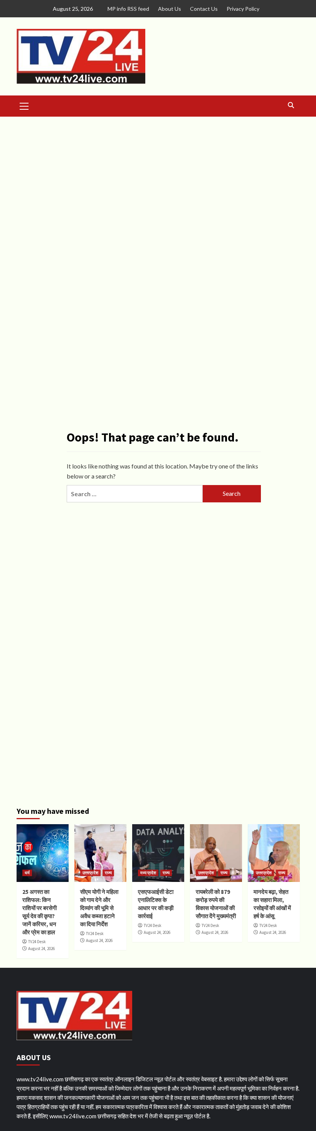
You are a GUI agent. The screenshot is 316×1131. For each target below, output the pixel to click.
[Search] (291, 105)
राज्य (108, 872)
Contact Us (204, 8)
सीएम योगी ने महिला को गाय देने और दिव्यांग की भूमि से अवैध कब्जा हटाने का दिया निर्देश (99, 908)
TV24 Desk (37, 941)
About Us (169, 8)
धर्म (27, 872)
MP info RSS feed (128, 8)
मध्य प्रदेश (148, 872)
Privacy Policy (243, 8)
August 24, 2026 (41, 948)
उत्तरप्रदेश (90, 872)
